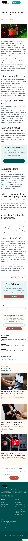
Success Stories (4, 504)
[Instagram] (6, 359)
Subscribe (14, 478)
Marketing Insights (5, 506)
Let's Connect (14, 296)
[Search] (25, 309)
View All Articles (6, 370)
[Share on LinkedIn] (12, 277)
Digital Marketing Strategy (20, 506)
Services (17, 499)
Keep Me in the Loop (14, 328)
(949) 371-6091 (6, 524)
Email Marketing (18, 509)
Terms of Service (18, 537)
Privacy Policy (10, 537)
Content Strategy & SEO (20, 504)
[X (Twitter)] (12, 359)
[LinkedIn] (2, 359)
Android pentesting (14, 87)
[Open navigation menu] (25, 2)
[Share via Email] (22, 277)
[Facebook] (9, 359)
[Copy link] (25, 277)
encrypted (14, 106)
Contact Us (16, 2)
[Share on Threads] (18, 277)
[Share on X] (15, 277)
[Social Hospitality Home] (5, 2)
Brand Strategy (18, 502)
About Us (3, 502)
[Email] (15, 359)
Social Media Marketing (20, 514)
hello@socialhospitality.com (9, 527)
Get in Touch (14, 160)
